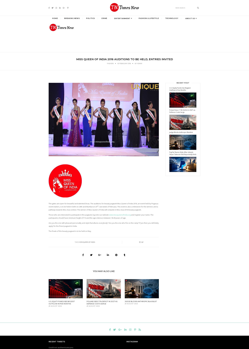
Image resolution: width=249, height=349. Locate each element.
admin (139, 63)
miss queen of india (87, 242)
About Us (190, 18)
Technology (171, 18)
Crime (104, 18)
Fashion (110, 63)
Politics (90, 18)
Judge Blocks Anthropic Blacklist (141, 301)
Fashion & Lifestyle (149, 18)
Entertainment (122, 18)
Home (55, 18)
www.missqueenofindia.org (120, 215)
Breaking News (72, 18)
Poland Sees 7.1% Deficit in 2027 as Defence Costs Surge (182, 111)
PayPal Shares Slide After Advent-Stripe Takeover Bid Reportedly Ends (182, 153)
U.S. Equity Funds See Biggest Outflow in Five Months (180, 89)
